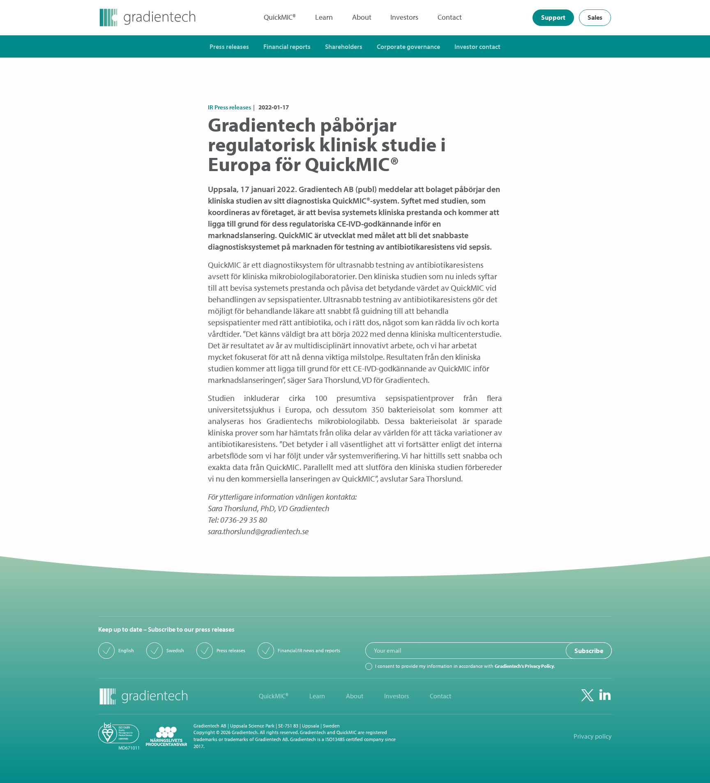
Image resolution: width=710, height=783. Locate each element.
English (126, 650)
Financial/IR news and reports (309, 650)
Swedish (175, 650)
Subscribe (588, 650)
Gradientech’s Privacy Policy (524, 666)
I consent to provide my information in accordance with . (465, 666)
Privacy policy (593, 736)
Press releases (231, 650)
